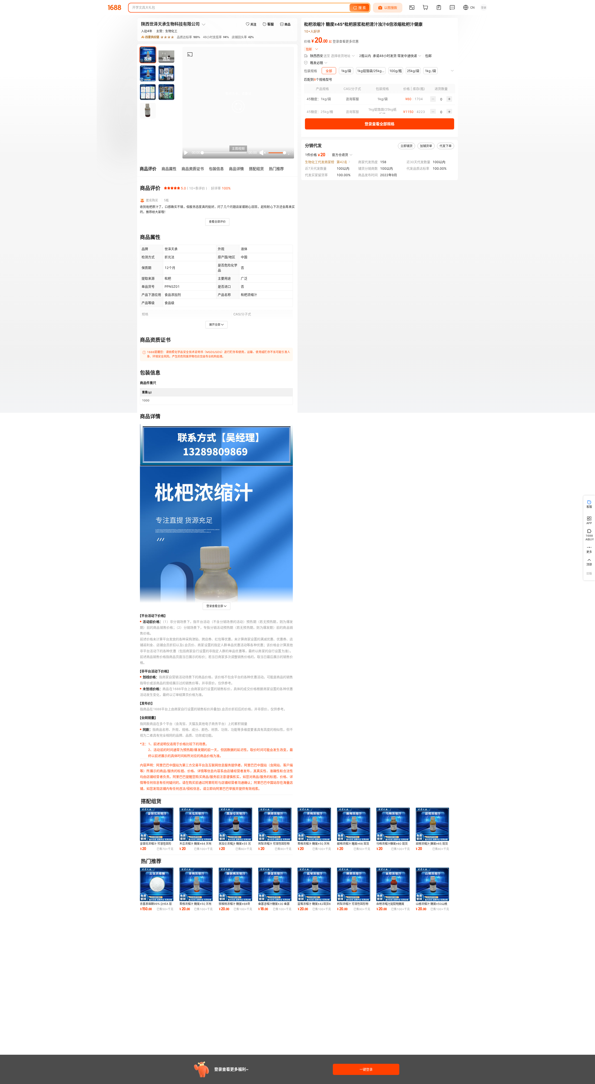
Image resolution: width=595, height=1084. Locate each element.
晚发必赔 (316, 63)
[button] (238, 106)
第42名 (342, 162)
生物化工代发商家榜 (319, 162)
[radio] (165, 188)
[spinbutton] (441, 99)
